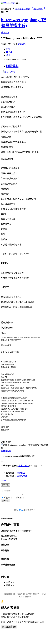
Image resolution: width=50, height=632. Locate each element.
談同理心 (12, 66)
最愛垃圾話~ (22, 476)
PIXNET (12, 594)
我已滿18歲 (6, 627)
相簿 (8, 49)
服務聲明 (28, 597)
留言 (27, 466)
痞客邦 (21, 466)
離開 (14, 627)
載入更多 (5, 485)
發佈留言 (5, 501)
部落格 (9, 52)
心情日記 (21, 473)
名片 (8, 55)
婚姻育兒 (22, 44)
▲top (3, 480)
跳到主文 (5, 32)
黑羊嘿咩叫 (6, 451)
